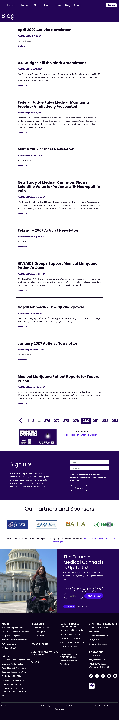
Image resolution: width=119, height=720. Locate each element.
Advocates (94, 632)
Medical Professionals (98, 636)
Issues (11, 5)
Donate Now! (94, 596)
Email (15, 706)
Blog (68, 5)
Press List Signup (38, 632)
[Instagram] (103, 676)
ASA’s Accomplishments (12, 627)
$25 (89, 589)
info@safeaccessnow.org (100, 660)
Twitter (82, 435)
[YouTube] (109, 676)
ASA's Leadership (9, 644)
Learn (25, 5)
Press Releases (37, 636)
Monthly (80, 606)
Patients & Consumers (98, 627)
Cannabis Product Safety (13, 664)
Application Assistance (70, 638)
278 (66, 420)
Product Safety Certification (72, 642)
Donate (111, 5)
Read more (22, 46)
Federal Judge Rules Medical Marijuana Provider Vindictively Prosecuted (53, 104)
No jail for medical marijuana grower (51, 307)
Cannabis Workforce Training (72, 630)
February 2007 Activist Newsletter (48, 230)
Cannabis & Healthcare (12, 684)
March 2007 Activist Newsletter (46, 149)
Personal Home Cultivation (13, 680)
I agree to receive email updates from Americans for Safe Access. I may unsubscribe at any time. (89, 477)
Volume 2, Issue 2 (25, 241)
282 (105, 420)
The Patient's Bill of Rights (13, 676)
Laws (58, 5)
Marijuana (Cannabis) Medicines (16, 660)
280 (86, 420)
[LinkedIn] (115, 676)
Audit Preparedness (68, 646)
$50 (68, 589)
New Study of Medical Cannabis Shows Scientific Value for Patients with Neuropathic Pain (59, 186)
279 (76, 420)
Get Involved (42, 5)
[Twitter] (91, 676)
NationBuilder (112, 706)
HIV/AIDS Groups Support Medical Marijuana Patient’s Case (58, 265)
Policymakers (94, 640)
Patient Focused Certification (69, 625)
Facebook (70, 435)
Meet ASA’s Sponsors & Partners (16, 632)
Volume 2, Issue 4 (25, 41)
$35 (79, 589)
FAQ (3, 695)
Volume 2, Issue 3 (25, 160)
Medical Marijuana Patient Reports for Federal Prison (59, 378)
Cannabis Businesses (98, 644)
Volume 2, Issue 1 (25, 354)
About (5, 623)
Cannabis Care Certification (68, 656)
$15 (99, 589)
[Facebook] (97, 676)
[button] (10, 524)
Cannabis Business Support (72, 634)
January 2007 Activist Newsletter (47, 343)
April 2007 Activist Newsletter (44, 29)
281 (95, 420)
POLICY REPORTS (39, 643)
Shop (77, 5)
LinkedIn (93, 435)
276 (47, 420)
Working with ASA (9, 648)
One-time (69, 606)
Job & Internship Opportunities (15, 640)
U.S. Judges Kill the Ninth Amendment (52, 62)
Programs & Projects (11, 636)
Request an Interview (40, 627)
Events (35, 662)
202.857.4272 (94, 656)
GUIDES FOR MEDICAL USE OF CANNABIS (44, 653)
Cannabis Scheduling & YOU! (14, 672)
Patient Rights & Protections (14, 668)
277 (57, 420)
